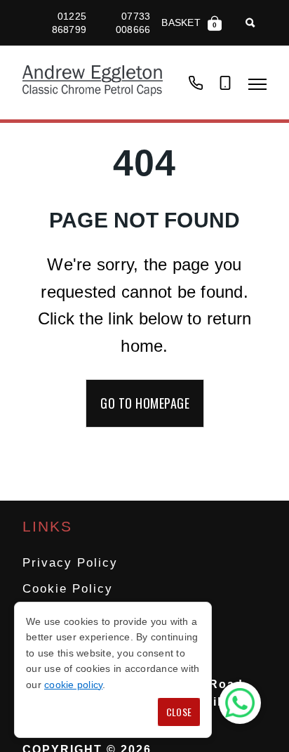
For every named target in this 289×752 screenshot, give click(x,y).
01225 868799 (69, 22)
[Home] (92, 82)
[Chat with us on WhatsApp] (240, 703)
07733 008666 (133, 22)
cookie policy (73, 684)
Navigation (257, 84)
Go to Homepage (144, 403)
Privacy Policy (70, 562)
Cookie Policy (67, 588)
